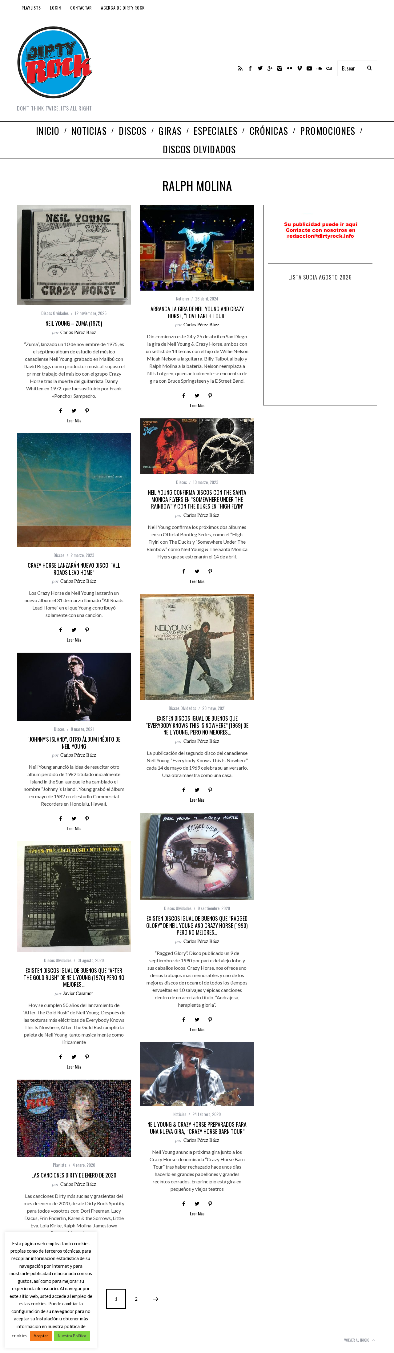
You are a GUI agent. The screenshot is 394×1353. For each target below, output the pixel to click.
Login (55, 7)
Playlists (31, 7)
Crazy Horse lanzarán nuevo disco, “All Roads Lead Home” (74, 568)
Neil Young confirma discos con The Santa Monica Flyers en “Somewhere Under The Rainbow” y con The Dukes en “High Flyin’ (197, 499)
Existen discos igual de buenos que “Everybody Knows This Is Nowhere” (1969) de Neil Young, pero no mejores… (197, 725)
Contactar (81, 7)
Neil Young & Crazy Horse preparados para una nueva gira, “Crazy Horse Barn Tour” (197, 1127)
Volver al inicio (357, 1340)
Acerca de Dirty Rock (123, 7)
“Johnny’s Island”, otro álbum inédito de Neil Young (73, 742)
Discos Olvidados (55, 313)
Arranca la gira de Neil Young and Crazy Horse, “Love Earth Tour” (197, 312)
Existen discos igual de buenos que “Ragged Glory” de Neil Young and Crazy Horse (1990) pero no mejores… (197, 925)
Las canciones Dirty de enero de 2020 (73, 1175)
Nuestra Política (72, 1335)
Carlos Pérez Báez (78, 332)
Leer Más (74, 421)
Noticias (182, 298)
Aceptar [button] (41, 1335)
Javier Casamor (78, 993)
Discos (181, 482)
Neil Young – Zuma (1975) (74, 323)
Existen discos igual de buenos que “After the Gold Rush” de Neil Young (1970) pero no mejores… (74, 977)
